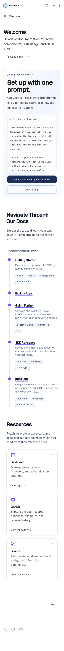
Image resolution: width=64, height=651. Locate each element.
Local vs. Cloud (25, 324)
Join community (20, 574)
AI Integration (47, 275)
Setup (20, 275)
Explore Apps (24, 293)
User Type (22, 367)
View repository (20, 530)
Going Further (24, 305)
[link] (32, 470)
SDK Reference (25, 342)
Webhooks (38, 398)
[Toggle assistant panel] (53, 5)
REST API (21, 379)
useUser (21, 361)
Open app (16, 485)
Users (31, 275)
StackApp (36, 361)
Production (23, 281)
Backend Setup (25, 404)
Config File (43, 324)
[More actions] (59, 5)
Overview (22, 398)
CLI (18, 330)
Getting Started (25, 260)
